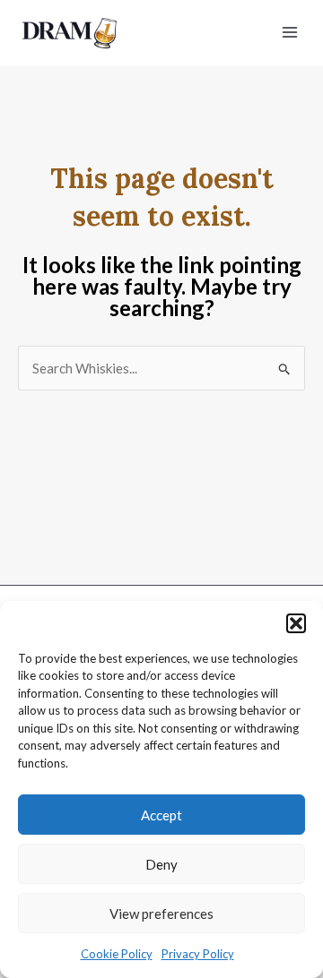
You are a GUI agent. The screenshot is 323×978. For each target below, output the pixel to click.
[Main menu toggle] (290, 32)
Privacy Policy (198, 954)
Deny (161, 864)
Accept (161, 815)
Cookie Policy (117, 954)
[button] (296, 623)
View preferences (161, 913)
